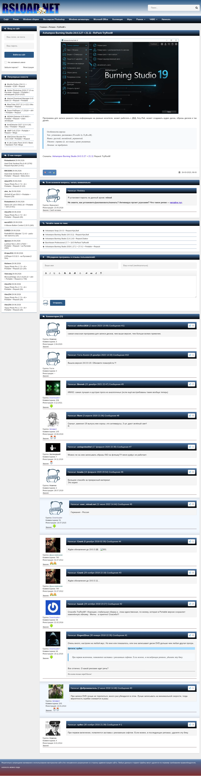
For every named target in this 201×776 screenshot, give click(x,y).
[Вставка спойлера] (101, 273)
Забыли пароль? (11, 67)
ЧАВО (152, 19)
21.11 (91, 156)
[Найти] (197, 8)
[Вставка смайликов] (80, 273)
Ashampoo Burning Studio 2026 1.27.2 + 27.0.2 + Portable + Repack (72, 247)
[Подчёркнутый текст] (54, 273)
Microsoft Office (101, 19)
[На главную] (38, 8)
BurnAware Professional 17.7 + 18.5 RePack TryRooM (67, 243)
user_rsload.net (88, 504)
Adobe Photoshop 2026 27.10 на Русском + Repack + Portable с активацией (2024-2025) (19, 92)
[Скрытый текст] (86, 273)
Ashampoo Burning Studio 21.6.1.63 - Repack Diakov (66, 239)
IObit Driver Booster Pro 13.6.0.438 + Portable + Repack (17, 138)
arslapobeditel (84, 447)
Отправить (57, 303)
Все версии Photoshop (54, 19)
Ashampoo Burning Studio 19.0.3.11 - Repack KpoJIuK (67, 235)
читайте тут (176, 202)
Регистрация (28, 67)
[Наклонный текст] (50, 273)
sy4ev (80, 724)
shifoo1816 (82, 325)
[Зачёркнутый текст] (59, 273)
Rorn (79, 415)
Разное (139, 19)
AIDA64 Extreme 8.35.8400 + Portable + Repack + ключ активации (17, 119)
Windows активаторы (79, 19)
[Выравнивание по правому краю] (74, 273)
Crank (80, 541)
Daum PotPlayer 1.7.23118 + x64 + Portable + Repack (19, 112)
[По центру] (69, 273)
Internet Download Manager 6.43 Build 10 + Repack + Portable (19, 99)
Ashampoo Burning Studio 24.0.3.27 (69, 156)
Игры (129, 19)
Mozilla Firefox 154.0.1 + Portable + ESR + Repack (16, 85)
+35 (49, 172)
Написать (166, 19)
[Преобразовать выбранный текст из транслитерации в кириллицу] (96, 273)
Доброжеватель (88, 688)
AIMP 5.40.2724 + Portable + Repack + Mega (17, 132)
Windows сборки (31, 19)
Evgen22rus (83, 635)
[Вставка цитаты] (91, 273)
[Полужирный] (46, 273)
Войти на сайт (19, 55)
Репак (16, 19)
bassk (80, 604)
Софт (6, 19)
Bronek (80, 384)
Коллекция (117, 19)
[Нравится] (54, 172)
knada (80, 472)
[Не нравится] (45, 172)
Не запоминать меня (16, 62)
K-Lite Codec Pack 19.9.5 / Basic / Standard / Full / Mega (19, 144)
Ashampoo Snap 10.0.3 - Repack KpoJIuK (62, 231)
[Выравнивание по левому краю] (65, 273)
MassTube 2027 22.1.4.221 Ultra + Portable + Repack (19, 105)
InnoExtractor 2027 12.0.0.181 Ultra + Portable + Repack (18, 126)
